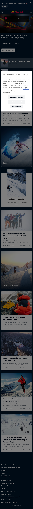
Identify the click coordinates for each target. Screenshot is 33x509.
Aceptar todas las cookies (16, 101)
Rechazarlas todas (16, 106)
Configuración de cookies (16, 97)
